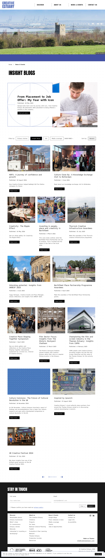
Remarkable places (16, 517)
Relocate (12, 529)
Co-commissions (15, 524)
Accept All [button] (98, 554)
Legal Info (71, 520)
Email (55, 496)
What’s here (14, 522)
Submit (90, 506)
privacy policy (38, 507)
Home (10, 64)
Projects (32, 522)
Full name (13, 496)
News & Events (77, 5)
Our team (32, 524)
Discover (40, 5)
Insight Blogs (36, 138)
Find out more (23, 113)
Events (51, 524)
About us (57, 5)
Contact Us (92, 5)
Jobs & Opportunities (55, 526)
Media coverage (57, 138)
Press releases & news (56, 520)
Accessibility (72, 522)
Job (46, 138)
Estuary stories (22, 138)
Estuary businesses (16, 520)
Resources (32, 540)
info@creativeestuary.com (85, 540)
